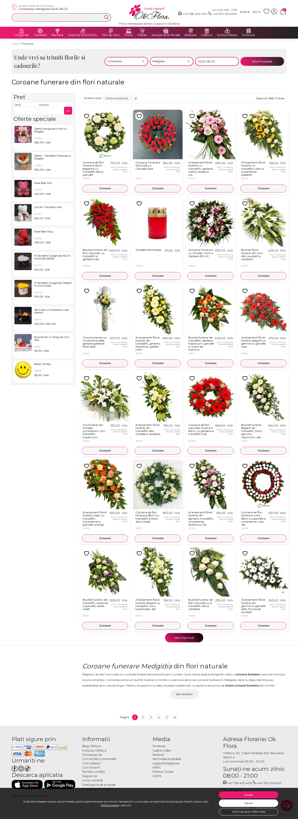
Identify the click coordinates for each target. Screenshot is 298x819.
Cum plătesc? (91, 763)
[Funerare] (248, 30)
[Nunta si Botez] (227, 30)
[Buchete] (57, 30)
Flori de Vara (110, 35)
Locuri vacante (92, 780)
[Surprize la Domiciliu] (82, 30)
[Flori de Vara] (110, 30)
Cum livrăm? (91, 767)
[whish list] (267, 13)
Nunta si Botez (227, 35)
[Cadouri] (206, 30)
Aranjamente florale (166, 35)
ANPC (156, 767)
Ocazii (128, 35)
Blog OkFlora (91, 746)
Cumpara (105, 188)
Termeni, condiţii (93, 771)
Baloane (190, 35)
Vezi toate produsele (166, 759)
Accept (248, 794)
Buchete (57, 35)
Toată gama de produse (98, 784)
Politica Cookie (110, 805)
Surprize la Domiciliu (82, 35)
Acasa (15, 43)
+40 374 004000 (225, 14)
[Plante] (142, 30)
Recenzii (158, 754)
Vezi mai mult (184, 638)
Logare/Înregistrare (165, 763)
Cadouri (206, 35)
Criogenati (21, 35)
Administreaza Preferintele (248, 811)
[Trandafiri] (40, 30)
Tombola (158, 746)
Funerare (248, 35)
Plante (142, 35)
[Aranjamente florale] (165, 30)
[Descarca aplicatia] (27, 784)
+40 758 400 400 (195, 14)
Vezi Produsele (262, 61)
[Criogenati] (21, 30)
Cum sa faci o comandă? (99, 759)
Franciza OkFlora (94, 750)
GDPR (156, 776)
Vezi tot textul (184, 694)
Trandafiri (40, 35)
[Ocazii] (128, 30)
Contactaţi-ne (92, 754)
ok (68, 110)
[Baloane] (190, 30)
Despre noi (89, 776)
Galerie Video (161, 750)
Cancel (248, 803)
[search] (106, 17)
